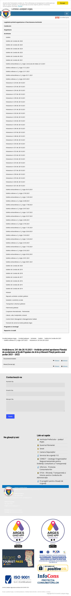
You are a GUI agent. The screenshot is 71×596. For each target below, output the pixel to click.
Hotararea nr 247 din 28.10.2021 (15, 132)
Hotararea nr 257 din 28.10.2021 (15, 170)
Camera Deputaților (47, 452)
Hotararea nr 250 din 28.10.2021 (15, 144)
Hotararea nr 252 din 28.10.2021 (15, 151)
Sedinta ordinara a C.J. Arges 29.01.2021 (18, 258)
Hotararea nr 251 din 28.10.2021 (15, 147)
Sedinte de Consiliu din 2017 (14, 277)
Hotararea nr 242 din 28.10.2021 (15, 113)
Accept (62, 3)
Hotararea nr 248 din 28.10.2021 (15, 136)
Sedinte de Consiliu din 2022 (14, 56)
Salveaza (65, 360)
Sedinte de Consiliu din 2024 (14, 49)
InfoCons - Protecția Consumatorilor (47, 468)
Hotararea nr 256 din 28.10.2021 (15, 166)
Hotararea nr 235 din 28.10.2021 (15, 86)
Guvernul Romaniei (47, 445)
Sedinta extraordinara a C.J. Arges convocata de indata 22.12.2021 (25, 64)
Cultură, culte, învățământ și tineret (16, 315)
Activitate (7, 33)
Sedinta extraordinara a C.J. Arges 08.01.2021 (19, 262)
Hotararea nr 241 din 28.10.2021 (15, 109)
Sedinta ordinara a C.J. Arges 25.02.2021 (18, 250)
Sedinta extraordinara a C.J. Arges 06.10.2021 (19, 189)
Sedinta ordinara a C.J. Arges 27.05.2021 (18, 224)
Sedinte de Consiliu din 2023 (14, 52)
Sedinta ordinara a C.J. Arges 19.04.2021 (18, 235)
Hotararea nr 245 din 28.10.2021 (15, 125)
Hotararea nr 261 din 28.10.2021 (15, 186)
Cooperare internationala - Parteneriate (17, 311)
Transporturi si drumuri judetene (15, 304)
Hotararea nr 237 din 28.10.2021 (15, 94)
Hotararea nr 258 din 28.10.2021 (15, 174)
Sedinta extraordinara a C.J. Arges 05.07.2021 (19, 216)
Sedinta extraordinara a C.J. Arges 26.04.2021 (19, 231)
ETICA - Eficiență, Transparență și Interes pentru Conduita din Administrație (51, 475)
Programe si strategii (11, 327)
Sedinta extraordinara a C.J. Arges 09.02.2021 (19, 254)
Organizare (8, 30)
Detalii (20, 6)
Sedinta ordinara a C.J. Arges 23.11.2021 (18, 71)
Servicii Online (41, 592)
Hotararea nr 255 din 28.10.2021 (15, 163)
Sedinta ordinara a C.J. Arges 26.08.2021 (18, 201)
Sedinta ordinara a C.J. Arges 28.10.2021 (18, 79)
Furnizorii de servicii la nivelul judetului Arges (19, 323)
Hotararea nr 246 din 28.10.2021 (15, 128)
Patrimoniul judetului (12, 308)
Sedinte (8, 37)
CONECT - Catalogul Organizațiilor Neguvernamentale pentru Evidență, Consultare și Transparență (52, 461)
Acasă (3, 592)
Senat (42, 448)
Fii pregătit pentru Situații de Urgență (51, 482)
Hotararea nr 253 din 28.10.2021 (15, 155)
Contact (48, 592)
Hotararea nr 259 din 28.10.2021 (15, 178)
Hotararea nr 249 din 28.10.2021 (15, 140)
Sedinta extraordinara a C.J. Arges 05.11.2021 (19, 75)
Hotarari (8, 292)
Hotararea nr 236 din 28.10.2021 (15, 90)
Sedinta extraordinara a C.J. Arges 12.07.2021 (19, 212)
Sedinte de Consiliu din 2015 (14, 285)
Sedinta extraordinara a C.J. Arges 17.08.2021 (19, 205)
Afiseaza (57, 360)
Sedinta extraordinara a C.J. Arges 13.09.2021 (19, 197)
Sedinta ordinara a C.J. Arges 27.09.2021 (18, 193)
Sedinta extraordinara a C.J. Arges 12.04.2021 (19, 239)
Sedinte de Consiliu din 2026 (14, 41)
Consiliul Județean (23, 338)
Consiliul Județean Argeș (9, 338)
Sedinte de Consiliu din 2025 (14, 45)
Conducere (7, 26)
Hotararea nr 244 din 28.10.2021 (15, 121)
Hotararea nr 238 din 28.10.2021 (15, 98)
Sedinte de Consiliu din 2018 (14, 273)
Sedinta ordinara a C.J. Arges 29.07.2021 (18, 208)
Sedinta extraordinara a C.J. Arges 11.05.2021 (19, 227)
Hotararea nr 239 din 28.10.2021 (15, 102)
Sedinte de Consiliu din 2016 (14, 281)
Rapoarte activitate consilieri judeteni (17, 296)
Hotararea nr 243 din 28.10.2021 (15, 117)
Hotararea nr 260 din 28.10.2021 (15, 182)
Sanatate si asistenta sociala (14, 300)
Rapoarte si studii (10, 330)
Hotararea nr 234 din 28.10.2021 (15, 83)
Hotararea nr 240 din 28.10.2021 (15, 106)
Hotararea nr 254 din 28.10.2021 (15, 159)
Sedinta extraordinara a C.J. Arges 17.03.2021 (19, 247)
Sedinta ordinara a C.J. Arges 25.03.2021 (18, 243)
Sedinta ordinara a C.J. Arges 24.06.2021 (18, 220)
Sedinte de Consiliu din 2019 (14, 269)
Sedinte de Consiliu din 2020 (14, 266)
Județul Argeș (10, 592)
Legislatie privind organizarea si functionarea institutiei (23, 22)
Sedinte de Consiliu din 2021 (14, 60)
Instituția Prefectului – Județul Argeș (51, 440)
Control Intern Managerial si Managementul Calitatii (21, 319)
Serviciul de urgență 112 (49, 455)
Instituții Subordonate (31, 592)
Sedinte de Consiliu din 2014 (14, 288)
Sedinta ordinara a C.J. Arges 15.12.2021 (18, 68)
